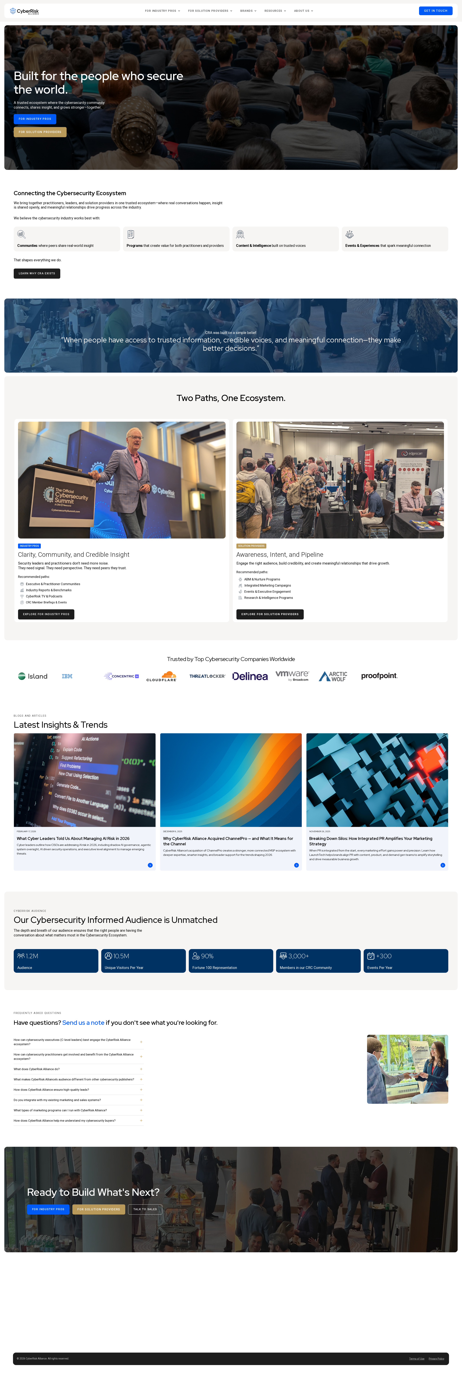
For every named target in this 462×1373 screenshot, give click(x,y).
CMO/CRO (268, 1282)
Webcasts (237, 1314)
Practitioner (239, 1295)
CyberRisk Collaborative (357, 1299)
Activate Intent (271, 1327)
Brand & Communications (278, 1295)
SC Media (315, 1276)
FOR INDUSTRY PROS (35, 119)
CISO (234, 1282)
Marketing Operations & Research (282, 1301)
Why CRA (383, 1276)
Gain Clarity (269, 1340)
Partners (383, 1295)
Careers (383, 1289)
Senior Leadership (243, 1288)
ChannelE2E (316, 1302)
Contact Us (384, 1308)
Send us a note (83, 1022)
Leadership (385, 1282)
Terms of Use (416, 1358)
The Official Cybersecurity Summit (358, 1278)
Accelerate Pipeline (274, 1333)
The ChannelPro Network (324, 1295)
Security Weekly (319, 1282)
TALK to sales (145, 1209)
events (235, 1320)
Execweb (315, 1315)
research (237, 1333)
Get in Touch (436, 10)
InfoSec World (351, 1292)
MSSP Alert (316, 1289)
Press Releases (387, 1302)
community (238, 1327)
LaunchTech (317, 1308)
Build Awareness (273, 1314)
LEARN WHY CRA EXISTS (37, 273)
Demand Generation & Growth (280, 1288)
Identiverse (350, 1286)
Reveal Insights (272, 1320)
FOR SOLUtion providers (40, 132)
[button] (162, 11)
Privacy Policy (436, 1358)
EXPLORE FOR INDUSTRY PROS (46, 614)
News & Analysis (241, 1307)
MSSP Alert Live (352, 1305)
